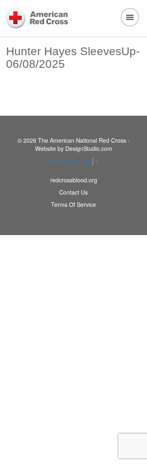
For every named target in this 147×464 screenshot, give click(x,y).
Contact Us (73, 192)
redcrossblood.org (73, 180)
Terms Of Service (73, 204)
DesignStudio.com (88, 148)
